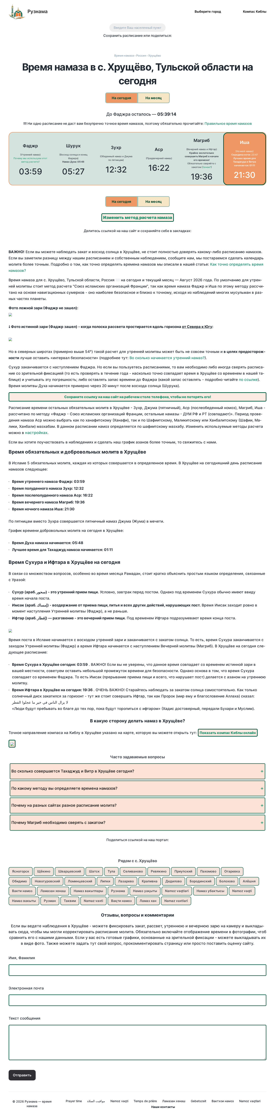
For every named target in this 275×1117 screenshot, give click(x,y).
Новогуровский (47, 881)
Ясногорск (20, 871)
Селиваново (133, 871)
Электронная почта (26, 988)
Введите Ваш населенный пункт (137, 27)
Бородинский (200, 881)
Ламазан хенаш (53, 891)
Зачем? (207, 167)
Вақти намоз (121, 901)
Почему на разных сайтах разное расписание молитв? (63, 805)
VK (106, 43)
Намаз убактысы (210, 891)
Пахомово (208, 871)
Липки (105, 881)
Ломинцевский (80, 881)
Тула (111, 871)
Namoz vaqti (242, 891)
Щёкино (43, 871)
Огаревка (232, 871)
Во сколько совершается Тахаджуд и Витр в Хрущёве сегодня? (72, 771)
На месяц (153, 98)
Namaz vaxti (93, 901)
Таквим (70, 901)
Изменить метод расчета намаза (137, 217)
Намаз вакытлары (88, 891)
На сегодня (121, 98)
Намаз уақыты (145, 891)
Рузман (50, 901)
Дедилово (173, 881)
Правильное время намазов (228, 123)
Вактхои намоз (223, 1101)
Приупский (183, 871)
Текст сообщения (24, 1018)
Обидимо (19, 881)
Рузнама (38, 11)
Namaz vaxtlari (176, 901)
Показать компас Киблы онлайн (228, 733)
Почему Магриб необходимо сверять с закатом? (58, 822)
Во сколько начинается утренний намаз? (167, 358)
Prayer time (74, 1101)
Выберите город (208, 11)
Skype (133, 43)
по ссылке (248, 379)
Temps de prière (145, 1101)
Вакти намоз (22, 891)
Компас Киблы (254, 11)
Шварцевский (69, 871)
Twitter (124, 43)
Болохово (227, 881)
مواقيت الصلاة (96, 1101)
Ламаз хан (148, 901)
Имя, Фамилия (22, 958)
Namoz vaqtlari (177, 891)
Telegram (151, 43)
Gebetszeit (198, 1101)
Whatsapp (160, 43)
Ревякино (159, 871)
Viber (142, 43)
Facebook (115, 43)
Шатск (94, 871)
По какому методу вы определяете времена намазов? (64, 788)
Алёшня (249, 881)
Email (169, 43)
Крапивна (149, 881)
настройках (36, 432)
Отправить (22, 1075)
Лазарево (126, 881)
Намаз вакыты (24, 901)
